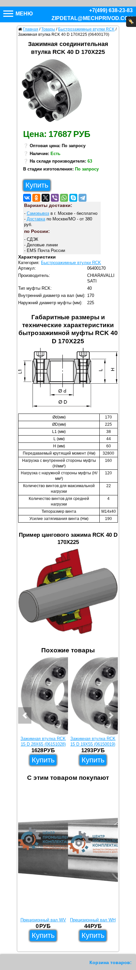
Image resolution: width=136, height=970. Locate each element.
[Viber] (55, 198)
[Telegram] (82, 198)
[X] (46, 198)
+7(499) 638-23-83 (111, 10)
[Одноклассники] (36, 198)
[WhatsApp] (64, 198)
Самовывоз (38, 213)
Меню (23, 13)
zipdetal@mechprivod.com (92, 18)
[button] (24, 715)
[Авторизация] (131, 21)
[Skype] (73, 198)
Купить (36, 185)
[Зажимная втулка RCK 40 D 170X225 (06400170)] (54, 92)
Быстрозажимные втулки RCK (71, 262)
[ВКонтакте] (27, 198)
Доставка (36, 218)
